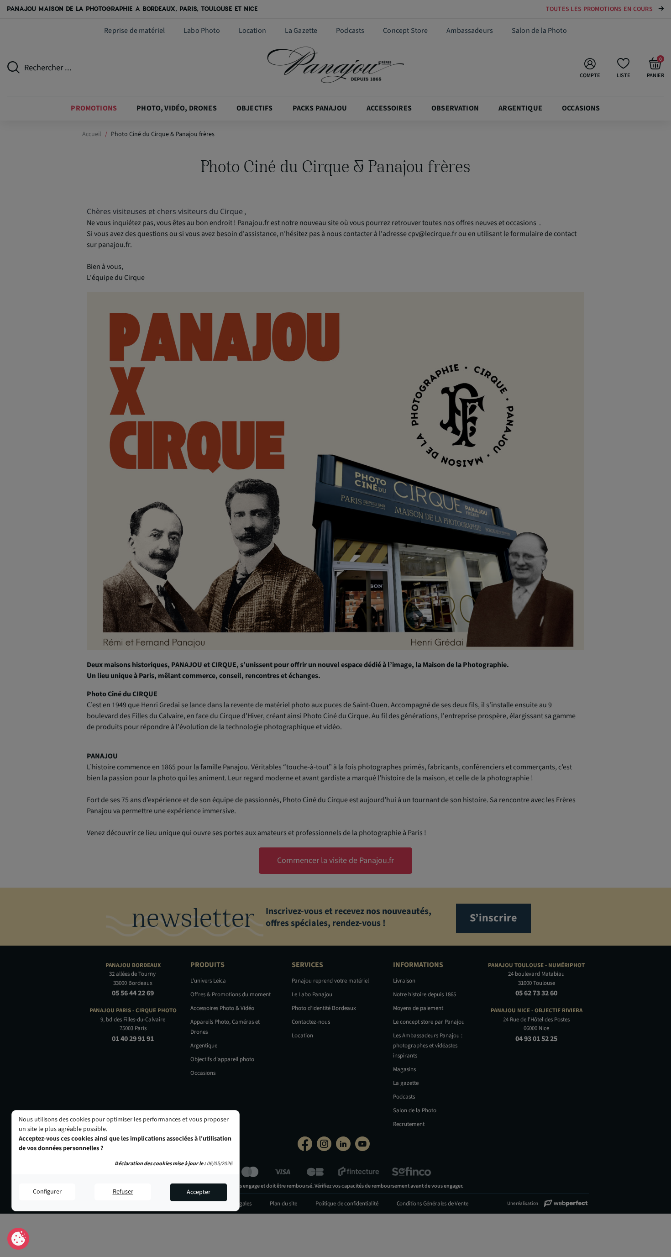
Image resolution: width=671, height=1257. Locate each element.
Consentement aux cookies (18, 1239)
